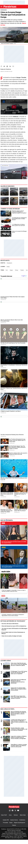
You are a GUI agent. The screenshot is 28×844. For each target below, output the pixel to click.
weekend (14, 596)
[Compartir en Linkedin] (10, 66)
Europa (8, 266)
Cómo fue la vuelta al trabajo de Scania (12, 636)
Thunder (22, 270)
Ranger (11, 270)
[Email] (13, 66)
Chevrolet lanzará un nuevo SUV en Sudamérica (14, 626)
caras (14, 523)
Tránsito (14, 825)
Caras (10, 815)
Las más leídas (6, 660)
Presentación (9, 263)
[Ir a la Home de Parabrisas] (10, 6)
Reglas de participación (19, 822)
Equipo (11, 822)
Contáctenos (22, 820)
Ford (7, 270)
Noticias (16, 815)
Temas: (2, 270)
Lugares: (3, 266)
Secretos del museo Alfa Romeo (10, 623)
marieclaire (14, 572)
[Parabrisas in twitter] (15, 810)
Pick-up (16, 270)
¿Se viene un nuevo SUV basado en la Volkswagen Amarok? (14, 629)
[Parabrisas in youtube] (18, 810)
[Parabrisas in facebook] (12, 810)
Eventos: (3, 263)
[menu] (1, 7)
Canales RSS (6, 820)
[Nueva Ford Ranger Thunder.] (5, 191)
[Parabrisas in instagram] (9, 810)
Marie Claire (23, 815)
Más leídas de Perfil (8, 709)
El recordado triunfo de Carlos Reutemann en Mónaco (13, 633)
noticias (14, 547)
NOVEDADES (4, 10)
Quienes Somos (14, 820)
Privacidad (5, 822)
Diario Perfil (4, 815)
